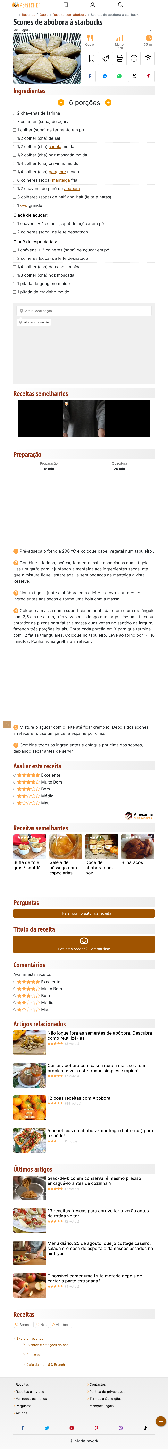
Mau (45, 802)
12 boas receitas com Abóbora (79, 1098)
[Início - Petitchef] (15, 14)
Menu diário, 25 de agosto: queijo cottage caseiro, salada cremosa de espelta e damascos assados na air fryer (100, 1248)
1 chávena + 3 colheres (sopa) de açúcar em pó (63, 250)
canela (55, 146)
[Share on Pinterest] (149, 76)
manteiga (61, 180)
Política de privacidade (107, 1392)
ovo (23, 205)
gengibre (57, 171)
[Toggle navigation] (150, 5)
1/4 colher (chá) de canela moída (49, 266)
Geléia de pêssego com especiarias (63, 867)
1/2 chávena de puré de (48, 188)
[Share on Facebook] (90, 76)
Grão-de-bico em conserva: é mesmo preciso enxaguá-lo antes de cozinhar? (94, 1181)
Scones (25, 1325)
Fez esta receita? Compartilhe (84, 949)
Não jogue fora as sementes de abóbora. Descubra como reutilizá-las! (100, 1035)
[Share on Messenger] (104, 76)
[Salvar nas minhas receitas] (91, 58)
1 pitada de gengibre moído (43, 283)
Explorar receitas (30, 1338)
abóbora (72, 188)
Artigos (21, 1413)
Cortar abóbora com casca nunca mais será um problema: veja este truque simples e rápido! (96, 1068)
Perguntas (23, 1406)
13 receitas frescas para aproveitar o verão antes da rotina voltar (98, 1213)
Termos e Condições (105, 1399)
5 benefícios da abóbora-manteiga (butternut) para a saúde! (100, 1133)
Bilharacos (132, 862)
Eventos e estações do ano (47, 1345)
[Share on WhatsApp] (119, 76)
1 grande (29, 205)
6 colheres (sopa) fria (47, 180)
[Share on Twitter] (134, 76)
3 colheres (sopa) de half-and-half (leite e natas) (64, 197)
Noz (44, 1325)
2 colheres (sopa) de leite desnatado (52, 232)
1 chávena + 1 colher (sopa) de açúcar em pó (60, 223)
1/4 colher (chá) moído (48, 171)
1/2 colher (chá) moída (45, 146)
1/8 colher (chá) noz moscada (45, 275)
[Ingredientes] (7, 724)
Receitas (22, 1384)
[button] (18, 58)
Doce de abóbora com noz (99, 867)
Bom (45, 789)
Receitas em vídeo (30, 1392)
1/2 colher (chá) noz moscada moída (52, 155)
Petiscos (33, 1355)
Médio (46, 796)
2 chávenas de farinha (38, 113)
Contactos (98, 1384)
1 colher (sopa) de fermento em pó (50, 129)
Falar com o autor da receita (86, 913)
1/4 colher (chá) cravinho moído (47, 163)
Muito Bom (51, 782)
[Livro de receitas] (65, 4)
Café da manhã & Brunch (45, 1364)
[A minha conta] (92, 4)
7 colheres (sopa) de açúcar (44, 121)
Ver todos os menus (31, 1399)
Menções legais (102, 1406)
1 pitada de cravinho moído (43, 291)
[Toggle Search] (120, 4)
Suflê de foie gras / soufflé (27, 865)
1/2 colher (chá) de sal (38, 138)
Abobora (63, 1325)
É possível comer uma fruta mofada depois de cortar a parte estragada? (95, 1278)
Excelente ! (51, 775)
